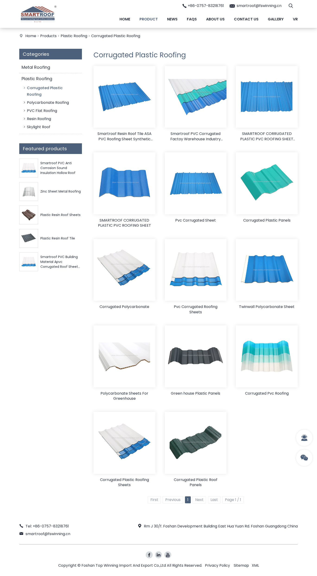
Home (125, 19)
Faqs (192, 19)
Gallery (276, 19)
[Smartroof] (38, 26)
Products (48, 36)
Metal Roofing (36, 67)
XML (255, 565)
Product (148, 19)
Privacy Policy (217, 565)
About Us (215, 19)
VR (295, 19)
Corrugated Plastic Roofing (115, 36)
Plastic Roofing (74, 36)
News (172, 19)
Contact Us (246, 19)
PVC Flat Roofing (42, 110)
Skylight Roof (38, 127)
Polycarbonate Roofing (48, 102)
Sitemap (241, 565)
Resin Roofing (39, 118)
